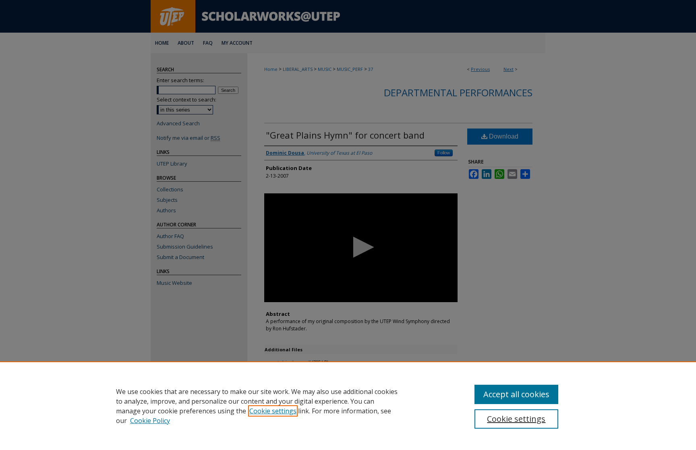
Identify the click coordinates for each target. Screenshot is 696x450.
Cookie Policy (150, 420)
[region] (348, 405)
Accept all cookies (516, 394)
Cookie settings (272, 410)
